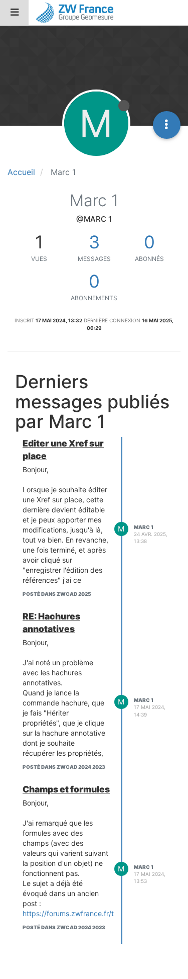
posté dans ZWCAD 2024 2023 (64, 767)
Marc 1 (143, 527)
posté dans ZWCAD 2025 (57, 594)
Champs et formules (66, 789)
